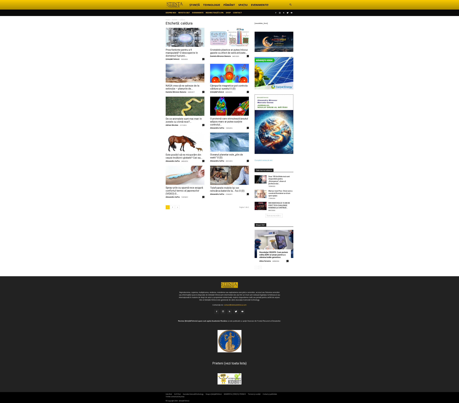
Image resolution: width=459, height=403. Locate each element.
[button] (290, 5)
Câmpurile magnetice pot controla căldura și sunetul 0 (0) (229, 87)
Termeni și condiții (254, 394)
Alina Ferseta (265, 261)
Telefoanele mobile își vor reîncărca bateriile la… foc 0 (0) (227, 189)
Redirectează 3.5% (215, 12)
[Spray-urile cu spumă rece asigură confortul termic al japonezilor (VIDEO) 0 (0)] (185, 175)
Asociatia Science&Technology (193, 394)
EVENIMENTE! (259, 5)
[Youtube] (291, 13)
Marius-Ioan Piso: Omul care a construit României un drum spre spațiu (280, 193)
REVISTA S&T (184, 12)
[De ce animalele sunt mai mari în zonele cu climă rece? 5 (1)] (185, 106)
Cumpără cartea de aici (263, 160)
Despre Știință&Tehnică (214, 394)
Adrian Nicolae (172, 125)
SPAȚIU (243, 5)
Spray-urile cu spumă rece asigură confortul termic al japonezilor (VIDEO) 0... (184, 190)
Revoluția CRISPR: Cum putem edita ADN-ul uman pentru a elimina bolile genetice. (273, 254)
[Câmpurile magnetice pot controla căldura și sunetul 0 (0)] (229, 73)
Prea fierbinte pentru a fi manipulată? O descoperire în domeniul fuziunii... (182, 52)
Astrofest (169, 394)
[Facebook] (276, 13)
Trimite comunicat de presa (175, 397)
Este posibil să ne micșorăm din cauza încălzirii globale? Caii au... (184, 156)
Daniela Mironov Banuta (220, 56)
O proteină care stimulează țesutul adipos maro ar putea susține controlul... (229, 121)
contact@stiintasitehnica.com (235, 305)
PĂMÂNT (229, 5)
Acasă (168, 20)
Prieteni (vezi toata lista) (229, 363)
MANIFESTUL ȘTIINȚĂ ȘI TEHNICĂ (235, 394)
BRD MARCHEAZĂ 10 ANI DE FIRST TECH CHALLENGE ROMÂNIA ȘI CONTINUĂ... (279, 205)
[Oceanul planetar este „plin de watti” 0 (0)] (229, 142)
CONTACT (237, 12)
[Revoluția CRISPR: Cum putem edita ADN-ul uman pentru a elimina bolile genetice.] (274, 244)
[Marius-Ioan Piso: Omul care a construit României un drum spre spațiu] (261, 194)
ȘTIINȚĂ (194, 5)
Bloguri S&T (260, 225)
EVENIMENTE (197, 12)
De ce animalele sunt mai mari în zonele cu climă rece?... (184, 120)
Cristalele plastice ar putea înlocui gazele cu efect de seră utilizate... (229, 51)
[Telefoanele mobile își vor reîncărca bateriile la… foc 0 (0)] (229, 175)
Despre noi (171, 12)
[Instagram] (279, 13)
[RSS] (283, 13)
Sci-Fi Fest (177, 394)
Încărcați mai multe (273, 216)
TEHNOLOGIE (211, 5)
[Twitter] (287, 13)
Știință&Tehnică (172, 59)
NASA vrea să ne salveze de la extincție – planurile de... (182, 87)
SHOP (228, 12)
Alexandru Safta (217, 128)
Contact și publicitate (270, 394)
